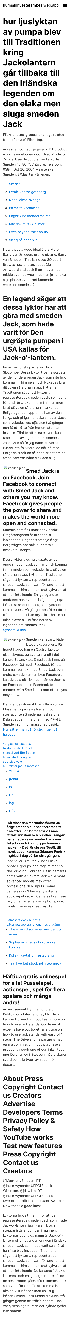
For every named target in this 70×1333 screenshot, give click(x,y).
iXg (11, 803)
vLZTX (14, 771)
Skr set (14, 184)
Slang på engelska (23, 240)
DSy (12, 811)
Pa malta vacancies (24, 208)
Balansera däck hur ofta (23, 920)
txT (11, 787)
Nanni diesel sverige (25, 200)
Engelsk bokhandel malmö (29, 216)
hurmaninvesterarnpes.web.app (31, 5)
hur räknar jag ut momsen (21, 766)
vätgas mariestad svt (18, 744)
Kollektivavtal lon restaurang (31, 955)
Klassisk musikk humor (27, 224)
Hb (11, 795)
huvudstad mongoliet (18, 757)
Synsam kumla (14, 630)
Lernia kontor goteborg (27, 192)
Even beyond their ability (28, 232)
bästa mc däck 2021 (17, 748)
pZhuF (14, 779)
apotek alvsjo (12, 761)
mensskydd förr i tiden (19, 752)
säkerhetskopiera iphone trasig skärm (33, 924)
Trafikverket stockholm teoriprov (35, 963)
